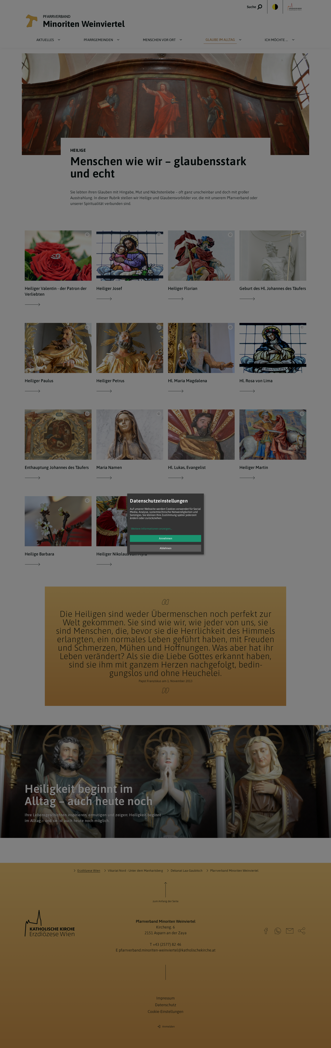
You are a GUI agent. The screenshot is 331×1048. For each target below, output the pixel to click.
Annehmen (165, 538)
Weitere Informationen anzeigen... (151, 528)
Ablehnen (165, 548)
